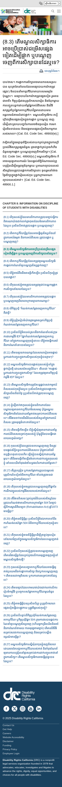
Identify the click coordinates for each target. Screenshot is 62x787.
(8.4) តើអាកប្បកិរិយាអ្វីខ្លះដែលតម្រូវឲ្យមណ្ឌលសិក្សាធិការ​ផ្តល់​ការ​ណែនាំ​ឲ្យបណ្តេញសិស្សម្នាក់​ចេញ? (29, 263)
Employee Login (11, 753)
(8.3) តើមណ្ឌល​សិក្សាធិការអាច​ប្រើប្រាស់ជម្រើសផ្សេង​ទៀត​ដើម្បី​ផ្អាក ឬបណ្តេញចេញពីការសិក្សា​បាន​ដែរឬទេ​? (30, 251)
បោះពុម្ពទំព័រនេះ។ (51, 71)
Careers (7, 733)
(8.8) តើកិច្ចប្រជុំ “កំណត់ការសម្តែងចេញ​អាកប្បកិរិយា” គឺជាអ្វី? (29, 310)
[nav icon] (59, 11)
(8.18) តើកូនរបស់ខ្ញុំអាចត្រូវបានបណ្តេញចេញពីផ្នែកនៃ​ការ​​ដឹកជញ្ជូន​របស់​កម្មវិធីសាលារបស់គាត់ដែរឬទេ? (29, 488)
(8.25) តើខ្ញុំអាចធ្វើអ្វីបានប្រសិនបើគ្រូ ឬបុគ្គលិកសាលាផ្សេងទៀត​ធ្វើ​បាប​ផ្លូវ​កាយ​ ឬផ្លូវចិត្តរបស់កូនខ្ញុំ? (29, 605)
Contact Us (8, 725)
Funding (7, 745)
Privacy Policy (10, 749)
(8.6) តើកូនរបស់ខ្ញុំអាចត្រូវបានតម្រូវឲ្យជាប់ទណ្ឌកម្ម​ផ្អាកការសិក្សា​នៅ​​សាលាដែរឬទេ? (30, 286)
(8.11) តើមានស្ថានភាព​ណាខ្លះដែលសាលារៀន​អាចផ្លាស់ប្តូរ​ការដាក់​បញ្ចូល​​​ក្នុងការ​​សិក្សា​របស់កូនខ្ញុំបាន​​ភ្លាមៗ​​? (30, 354)
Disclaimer (8, 741)
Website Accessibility (13, 737)
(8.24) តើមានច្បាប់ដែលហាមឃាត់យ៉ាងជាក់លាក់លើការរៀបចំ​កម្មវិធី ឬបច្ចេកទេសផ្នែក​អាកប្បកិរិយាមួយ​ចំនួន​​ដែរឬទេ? (30, 591)
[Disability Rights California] (19, 695)
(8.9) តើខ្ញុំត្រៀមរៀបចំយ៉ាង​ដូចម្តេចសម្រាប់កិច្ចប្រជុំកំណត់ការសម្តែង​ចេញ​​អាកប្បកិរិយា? (27, 322)
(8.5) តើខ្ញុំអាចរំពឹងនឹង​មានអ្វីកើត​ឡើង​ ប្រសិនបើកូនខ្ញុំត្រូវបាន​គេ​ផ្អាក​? (30, 275)
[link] (30, 12)
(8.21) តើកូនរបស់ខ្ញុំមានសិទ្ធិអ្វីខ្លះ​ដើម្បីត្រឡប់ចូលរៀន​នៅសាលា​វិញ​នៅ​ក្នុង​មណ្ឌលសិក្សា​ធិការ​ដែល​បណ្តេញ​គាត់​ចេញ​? (30, 539)
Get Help (7, 729)
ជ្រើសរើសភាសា (50, 3)
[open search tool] (52, 11)
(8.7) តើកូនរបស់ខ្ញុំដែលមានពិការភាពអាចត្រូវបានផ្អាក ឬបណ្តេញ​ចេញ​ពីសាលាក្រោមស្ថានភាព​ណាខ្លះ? (29, 298)
